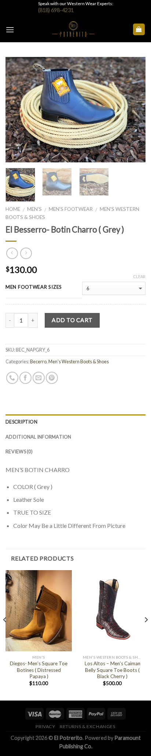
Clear (139, 276)
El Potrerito (68, 738)
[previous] (17, 109)
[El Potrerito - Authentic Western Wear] (73, 29)
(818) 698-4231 (56, 10)
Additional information (38, 437)
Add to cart (72, 320)
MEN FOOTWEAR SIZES (33, 287)
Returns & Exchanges (87, 726)
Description (21, 422)
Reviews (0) (19, 451)
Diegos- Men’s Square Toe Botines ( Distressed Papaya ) (38, 669)
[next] (133, 109)
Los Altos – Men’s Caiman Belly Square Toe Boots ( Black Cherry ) (112, 669)
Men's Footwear (71, 209)
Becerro (38, 361)
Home (12, 209)
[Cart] (139, 30)
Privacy (45, 726)
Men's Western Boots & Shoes (78, 361)
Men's (34, 209)
